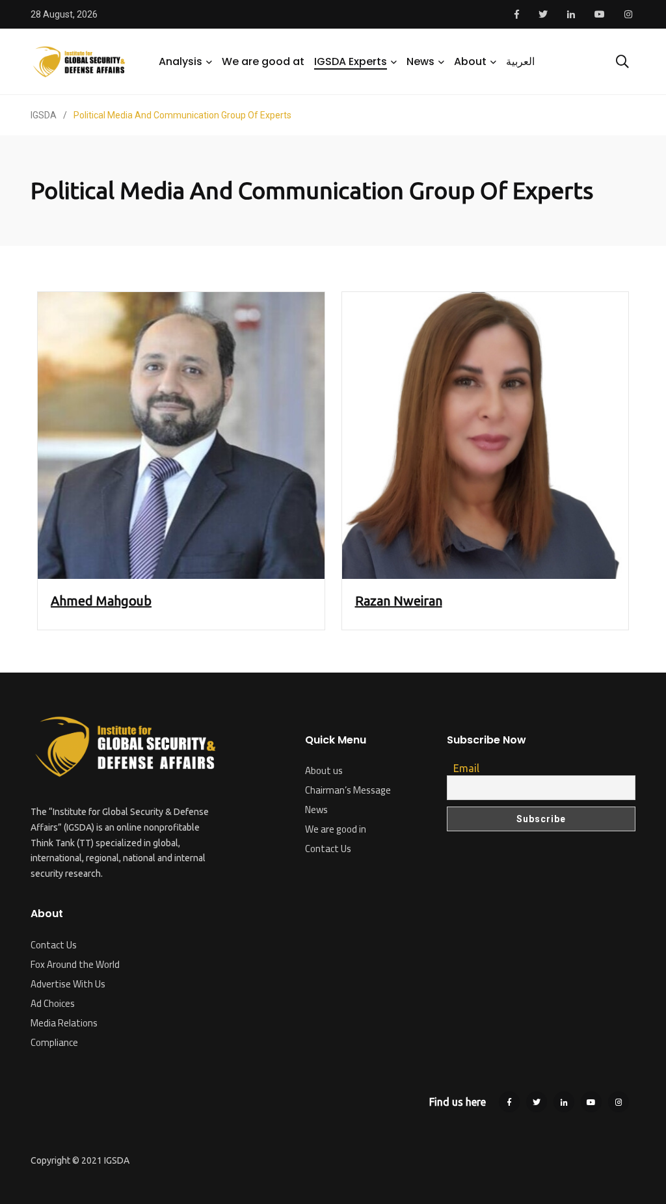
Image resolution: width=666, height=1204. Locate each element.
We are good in (335, 829)
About (470, 61)
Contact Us (54, 944)
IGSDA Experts (350, 61)
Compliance (54, 1042)
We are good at (263, 61)
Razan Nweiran (398, 600)
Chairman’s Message (348, 790)
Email (466, 768)
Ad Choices (53, 1003)
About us (324, 770)
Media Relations (64, 1022)
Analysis (180, 61)
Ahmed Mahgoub (101, 600)
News (420, 61)
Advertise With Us (68, 983)
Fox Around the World (75, 964)
